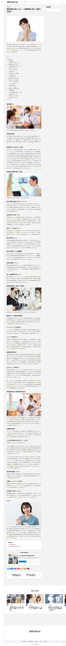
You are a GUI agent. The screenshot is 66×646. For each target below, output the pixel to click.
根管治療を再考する (12, 544)
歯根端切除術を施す (12, 85)
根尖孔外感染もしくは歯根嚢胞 (14, 73)
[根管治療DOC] (12, 2)
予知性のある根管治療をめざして (15, 546)
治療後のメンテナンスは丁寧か (14, 95)
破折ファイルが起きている (13, 69)
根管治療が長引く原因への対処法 (13, 78)
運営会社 (46, 641)
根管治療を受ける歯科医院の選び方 (13, 88)
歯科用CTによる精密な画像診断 (14, 80)
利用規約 (36, 641)
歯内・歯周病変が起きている (13, 76)
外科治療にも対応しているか (13, 97)
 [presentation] (62, 590)
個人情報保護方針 (30, 641)
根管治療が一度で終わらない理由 (14, 62)
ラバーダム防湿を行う (12, 83)
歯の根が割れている (12, 71)
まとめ (9, 99)
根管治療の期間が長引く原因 (12, 64)
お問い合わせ (41, 641)
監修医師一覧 (25, 641)
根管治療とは (10, 59)
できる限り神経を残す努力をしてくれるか (15, 92)
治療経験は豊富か (12, 90)
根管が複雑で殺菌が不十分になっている (15, 66)
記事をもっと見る (22, 561)
